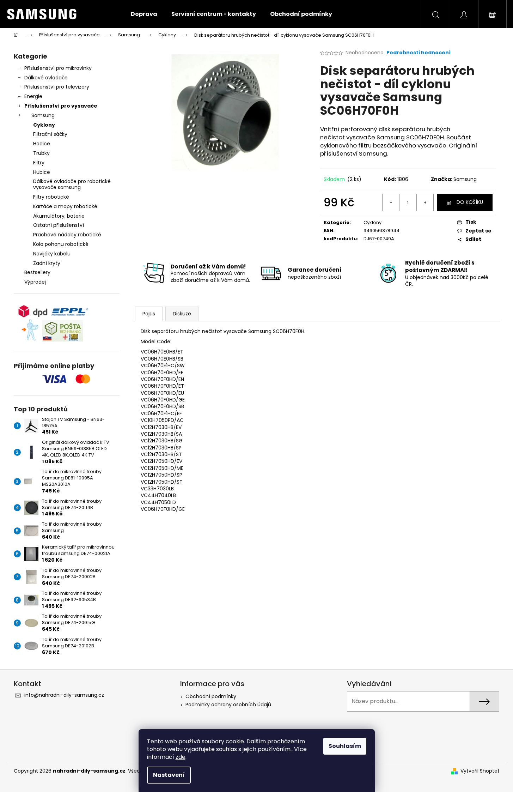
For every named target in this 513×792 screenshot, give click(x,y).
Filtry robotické (51, 196)
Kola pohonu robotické (60, 244)
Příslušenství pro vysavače (60, 105)
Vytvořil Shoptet (480, 771)
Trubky (41, 153)
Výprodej (35, 281)
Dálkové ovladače (46, 77)
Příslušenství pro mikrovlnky (58, 68)
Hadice (41, 143)
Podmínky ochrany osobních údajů (228, 704)
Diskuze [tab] (182, 313)
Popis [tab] (148, 313)
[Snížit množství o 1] (391, 202)
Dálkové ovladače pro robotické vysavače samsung (72, 184)
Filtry (38, 162)
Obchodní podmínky (210, 696)
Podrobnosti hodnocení (418, 52)
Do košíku (470, 202)
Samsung (43, 115)
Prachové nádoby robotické (67, 234)
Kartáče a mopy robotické (65, 206)
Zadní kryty (46, 263)
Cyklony (44, 124)
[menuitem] (144, 14)
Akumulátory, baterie (59, 215)
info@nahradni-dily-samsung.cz (64, 695)
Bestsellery (37, 272)
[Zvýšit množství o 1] (424, 202)
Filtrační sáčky (50, 134)
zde (180, 757)
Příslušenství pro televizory (56, 86)
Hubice (41, 172)
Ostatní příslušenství (58, 225)
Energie (33, 96)
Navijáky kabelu (52, 253)
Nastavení (169, 775)
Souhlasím (345, 746)
